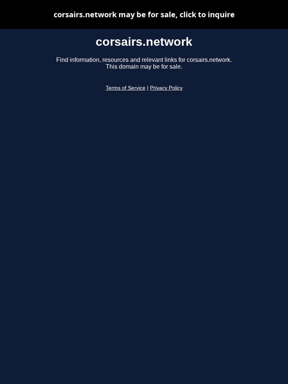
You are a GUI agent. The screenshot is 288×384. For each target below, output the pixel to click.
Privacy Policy (166, 88)
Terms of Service (126, 88)
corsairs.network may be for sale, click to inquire (144, 14)
